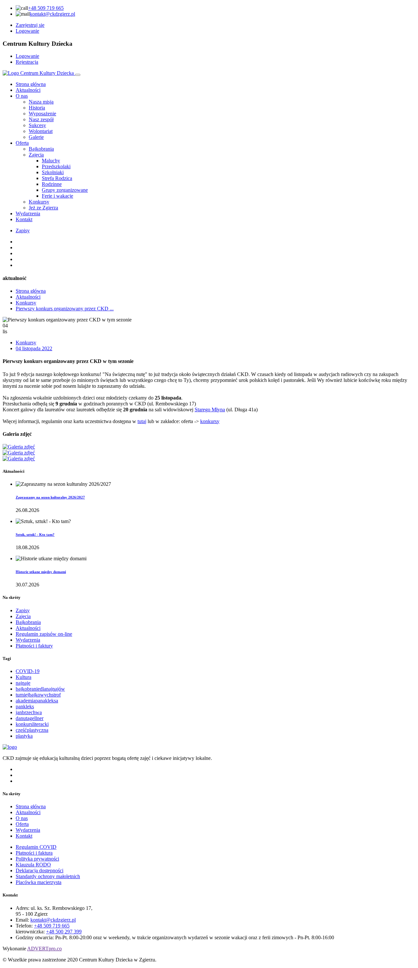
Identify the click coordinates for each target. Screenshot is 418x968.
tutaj (141, 421)
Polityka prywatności (37, 858)
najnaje (23, 683)
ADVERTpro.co (44, 948)
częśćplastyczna (32, 730)
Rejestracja (27, 62)
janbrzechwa (29, 712)
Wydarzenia (28, 213)
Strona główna (31, 84)
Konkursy (26, 302)
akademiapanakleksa (37, 700)
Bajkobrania (28, 622)
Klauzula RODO (33, 864)
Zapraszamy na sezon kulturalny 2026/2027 (50, 497)
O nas (22, 96)
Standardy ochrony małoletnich (48, 876)
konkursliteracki (32, 724)
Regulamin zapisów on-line (44, 634)
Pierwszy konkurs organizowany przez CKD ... (65, 308)
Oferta (22, 143)
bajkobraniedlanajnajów (40, 689)
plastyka (24, 736)
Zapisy (23, 230)
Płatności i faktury (34, 645)
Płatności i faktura (34, 853)
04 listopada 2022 (34, 348)
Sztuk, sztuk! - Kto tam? (35, 534)
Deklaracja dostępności (39, 870)
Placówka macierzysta (38, 882)
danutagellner (29, 718)
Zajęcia (23, 616)
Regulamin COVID (36, 847)
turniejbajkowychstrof (38, 694)
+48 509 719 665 (46, 8)
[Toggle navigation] (77, 75)
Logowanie (27, 31)
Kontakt (24, 219)
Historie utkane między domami (41, 572)
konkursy (209, 421)
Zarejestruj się (30, 25)
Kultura (23, 677)
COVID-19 (28, 671)
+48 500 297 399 (64, 931)
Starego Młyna (210, 409)
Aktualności (28, 90)
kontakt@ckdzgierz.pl (52, 14)
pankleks (25, 706)
